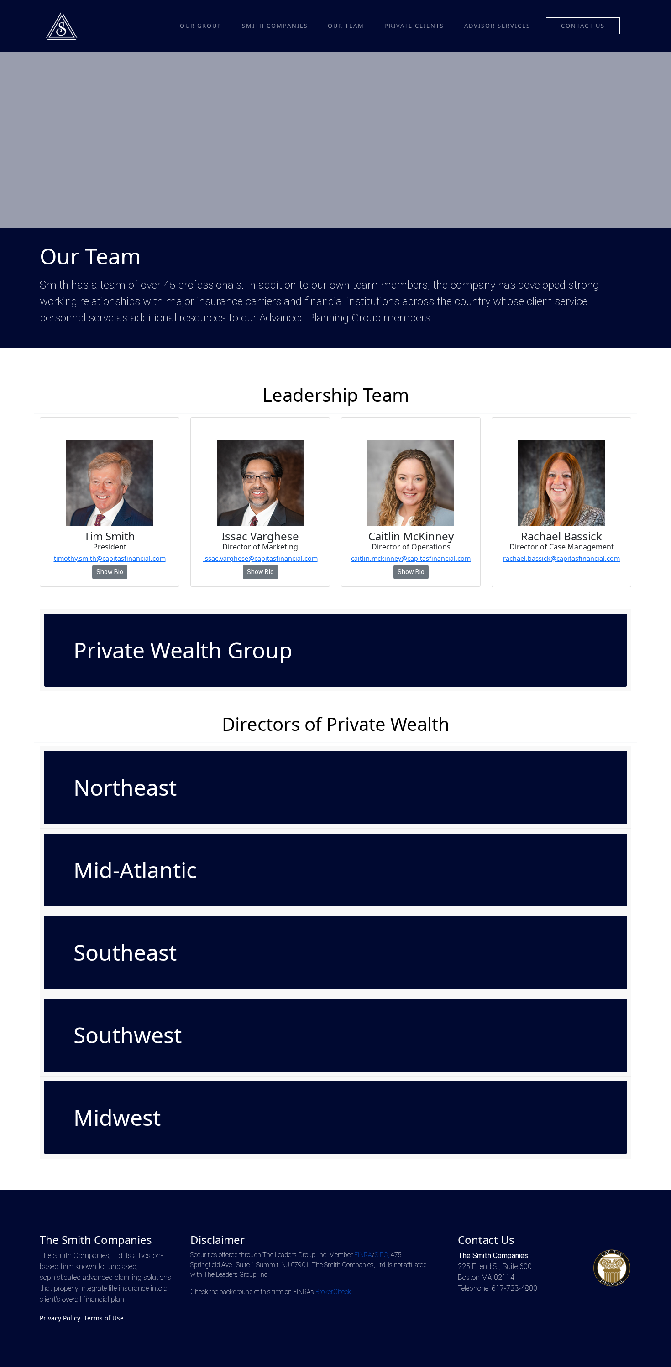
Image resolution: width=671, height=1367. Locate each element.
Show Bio (109, 571)
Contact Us (583, 25)
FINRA (363, 1255)
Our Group (201, 25)
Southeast (125, 952)
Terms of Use (104, 1318)
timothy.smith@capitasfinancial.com (110, 558)
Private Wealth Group (183, 650)
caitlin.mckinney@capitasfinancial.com (411, 558)
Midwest (117, 1117)
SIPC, (382, 1255)
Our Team (346, 25)
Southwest (127, 1035)
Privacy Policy (60, 1318)
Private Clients (414, 25)
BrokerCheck (333, 1292)
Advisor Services (497, 25)
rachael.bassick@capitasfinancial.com (561, 558)
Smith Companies (275, 25)
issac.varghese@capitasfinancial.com (260, 558)
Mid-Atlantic (135, 870)
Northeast (125, 787)
